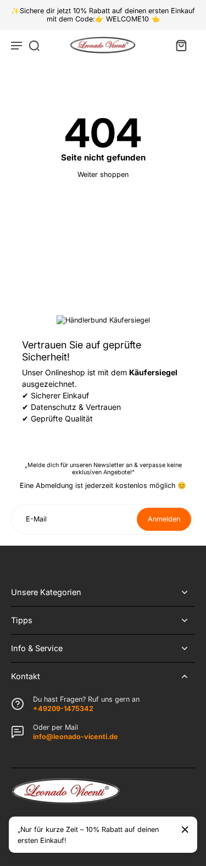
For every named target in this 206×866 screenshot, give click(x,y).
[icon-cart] (181, 45)
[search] (34, 45)
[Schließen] (185, 829)
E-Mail (36, 519)
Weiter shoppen (103, 174)
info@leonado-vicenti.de (75, 736)
